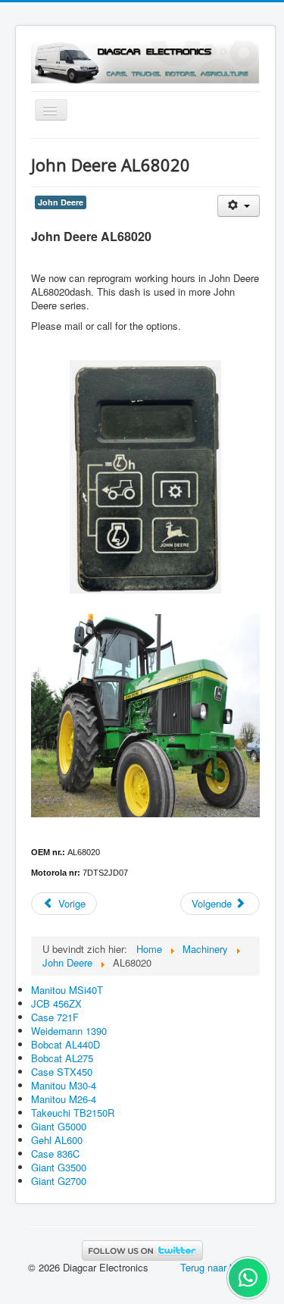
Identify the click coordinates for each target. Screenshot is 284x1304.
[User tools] (238, 206)
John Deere (60, 202)
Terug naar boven (218, 1267)
